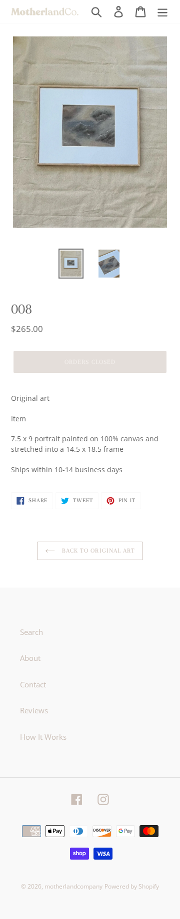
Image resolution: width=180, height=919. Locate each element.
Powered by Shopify (131, 886)
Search (31, 632)
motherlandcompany (73, 886)
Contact (33, 684)
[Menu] (163, 11)
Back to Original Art (97, 550)
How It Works (43, 737)
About (30, 658)
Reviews (34, 710)
